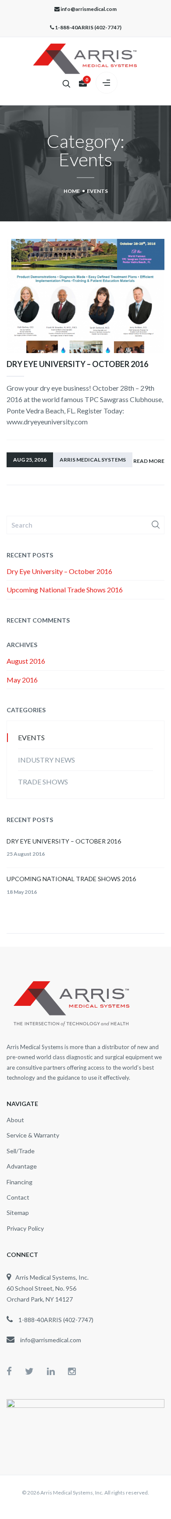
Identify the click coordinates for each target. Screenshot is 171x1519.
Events (31, 737)
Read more (148, 461)
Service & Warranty (33, 1135)
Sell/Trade (21, 1151)
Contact (18, 1197)
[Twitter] (36, 1370)
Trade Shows (43, 781)
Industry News (46, 760)
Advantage (22, 1166)
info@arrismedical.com (89, 9)
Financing (19, 1182)
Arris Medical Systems (93, 459)
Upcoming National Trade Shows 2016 (65, 589)
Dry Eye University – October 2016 (77, 364)
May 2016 (22, 680)
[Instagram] (72, 1370)
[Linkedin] (57, 1370)
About (15, 1120)
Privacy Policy (25, 1228)
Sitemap (18, 1212)
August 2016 (26, 661)
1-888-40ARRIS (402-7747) (88, 27)
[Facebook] (16, 1370)
